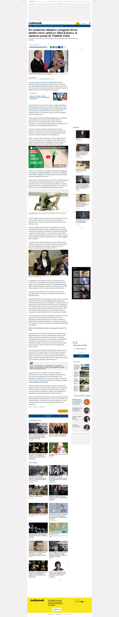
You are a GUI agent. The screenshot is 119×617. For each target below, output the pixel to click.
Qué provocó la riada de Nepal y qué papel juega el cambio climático (76, 374)
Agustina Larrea (79, 172)
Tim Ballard (54, 1)
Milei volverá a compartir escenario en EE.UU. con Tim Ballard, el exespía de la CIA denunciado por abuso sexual (38, 456)
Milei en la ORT (38, 1)
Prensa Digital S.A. (50, 614)
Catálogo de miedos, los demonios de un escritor (81, 170)
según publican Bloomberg (39, 86)
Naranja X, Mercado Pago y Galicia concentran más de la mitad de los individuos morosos (82, 154)
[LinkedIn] (62, 47)
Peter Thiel (45, 1)
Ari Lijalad (60, 1)
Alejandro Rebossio (79, 157)
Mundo (30, 406)
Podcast (61, 25)
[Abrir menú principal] (89, 23)
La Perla (58, 1)
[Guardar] (64, 47)
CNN (51, 86)
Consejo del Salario (49, 1)
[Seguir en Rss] (83, 601)
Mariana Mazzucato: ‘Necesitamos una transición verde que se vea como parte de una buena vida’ (76, 381)
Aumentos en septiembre (66, 1)
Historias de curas (53, 534)
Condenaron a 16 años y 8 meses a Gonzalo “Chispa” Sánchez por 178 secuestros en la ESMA (76, 281)
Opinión (45, 25)
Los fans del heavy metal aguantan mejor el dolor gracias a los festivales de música (38, 535)
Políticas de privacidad (58, 614)
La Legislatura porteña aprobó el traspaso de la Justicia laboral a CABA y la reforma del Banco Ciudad (76, 295)
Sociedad (40, 25)
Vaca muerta (72, 1)
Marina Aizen (31, 497)
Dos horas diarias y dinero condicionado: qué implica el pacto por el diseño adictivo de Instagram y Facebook (58, 479)
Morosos (42, 1)
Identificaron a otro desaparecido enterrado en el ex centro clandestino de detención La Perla (37, 554)
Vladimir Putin (42, 406)
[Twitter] (59, 47)
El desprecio (78, 139)
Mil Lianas (57, 25)
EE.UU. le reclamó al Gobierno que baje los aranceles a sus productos (58, 435)
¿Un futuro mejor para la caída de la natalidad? (58, 454)
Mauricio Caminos (32, 459)
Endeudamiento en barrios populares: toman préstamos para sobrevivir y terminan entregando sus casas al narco (37, 479)
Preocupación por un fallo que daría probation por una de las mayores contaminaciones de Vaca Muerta (77, 367)
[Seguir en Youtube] (82, 601)
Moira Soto (51, 500)
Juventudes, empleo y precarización (38, 514)
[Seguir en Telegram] (78, 601)
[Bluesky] (56, 47)
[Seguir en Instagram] (80, 601)
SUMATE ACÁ (56, 609)
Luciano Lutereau (84, 1)
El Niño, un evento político (36, 496)
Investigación (51, 25)
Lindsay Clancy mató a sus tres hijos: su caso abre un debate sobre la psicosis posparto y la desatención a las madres (58, 516)
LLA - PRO (75, 1)
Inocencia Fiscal (80, 1)
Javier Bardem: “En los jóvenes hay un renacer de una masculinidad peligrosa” (82, 221)
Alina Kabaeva (35, 406)
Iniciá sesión (84, 23)
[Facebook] (54, 47)
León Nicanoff (31, 482)
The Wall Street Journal (52, 301)
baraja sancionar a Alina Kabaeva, (48, 82)
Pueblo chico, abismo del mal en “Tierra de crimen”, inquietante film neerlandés (58, 498)
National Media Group (52, 118)
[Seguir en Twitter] (75, 601)
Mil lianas (89, 1)
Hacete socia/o (77, 23)
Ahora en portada (33, 462)
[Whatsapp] (51, 47)
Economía (36, 25)
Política (30, 25)
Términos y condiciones (68, 614)
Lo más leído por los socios (35, 420)
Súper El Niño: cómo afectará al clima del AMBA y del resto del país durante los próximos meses (76, 388)
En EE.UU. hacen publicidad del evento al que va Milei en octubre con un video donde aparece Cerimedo (57, 574)
